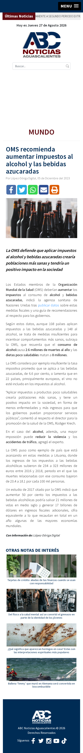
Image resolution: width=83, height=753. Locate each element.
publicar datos (48, 305)
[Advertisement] (41, 99)
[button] (69, 6)
